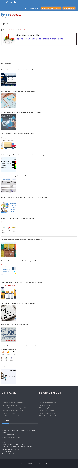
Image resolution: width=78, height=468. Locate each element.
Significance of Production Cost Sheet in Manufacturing (18, 218)
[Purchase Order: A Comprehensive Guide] (8, 185)
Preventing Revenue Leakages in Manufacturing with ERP (18, 261)
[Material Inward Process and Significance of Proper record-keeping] (8, 249)
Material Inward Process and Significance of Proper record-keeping (21, 240)
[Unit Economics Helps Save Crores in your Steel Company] (8, 100)
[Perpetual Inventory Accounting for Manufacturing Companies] (8, 79)
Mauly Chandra (24, 30)
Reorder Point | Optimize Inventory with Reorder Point (17, 367)
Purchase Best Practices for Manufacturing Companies (18, 303)
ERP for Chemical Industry (47, 410)
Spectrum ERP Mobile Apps (10, 405)
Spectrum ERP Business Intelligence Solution (15, 408)
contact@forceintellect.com (12, 437)
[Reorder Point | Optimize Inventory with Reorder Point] (8, 376)
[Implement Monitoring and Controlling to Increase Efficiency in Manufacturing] (8, 206)
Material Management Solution (11, 416)
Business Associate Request (51, 8)
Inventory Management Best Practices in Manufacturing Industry (21, 346)
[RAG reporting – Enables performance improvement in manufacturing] (8, 164)
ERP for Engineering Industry (48, 400)
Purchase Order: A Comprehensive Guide (14, 176)
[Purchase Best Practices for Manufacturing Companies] (8, 313)
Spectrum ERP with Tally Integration (12, 403)
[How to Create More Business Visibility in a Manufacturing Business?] (8, 291)
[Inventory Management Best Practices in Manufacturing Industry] (8, 355)
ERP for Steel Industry (46, 405)
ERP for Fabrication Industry (47, 403)
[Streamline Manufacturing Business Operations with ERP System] (8, 122)
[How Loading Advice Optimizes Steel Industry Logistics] (8, 143)
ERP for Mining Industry (46, 408)
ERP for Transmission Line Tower (49, 416)
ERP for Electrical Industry (47, 413)
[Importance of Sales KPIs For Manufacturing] (8, 334)
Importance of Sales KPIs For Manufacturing (14, 324)
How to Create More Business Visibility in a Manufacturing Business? (22, 282)
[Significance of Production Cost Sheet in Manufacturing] (8, 228)
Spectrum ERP (6, 400)
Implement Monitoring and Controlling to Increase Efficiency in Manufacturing (24, 197)
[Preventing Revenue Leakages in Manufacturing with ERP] (8, 270)
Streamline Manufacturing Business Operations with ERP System (21, 112)
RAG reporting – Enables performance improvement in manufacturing (22, 155)
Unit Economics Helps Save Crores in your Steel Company (18, 91)
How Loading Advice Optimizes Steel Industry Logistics (17, 133)
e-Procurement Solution (9, 413)
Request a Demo (69, 8)
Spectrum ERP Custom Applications (12, 410)
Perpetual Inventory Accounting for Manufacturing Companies (20, 70)
